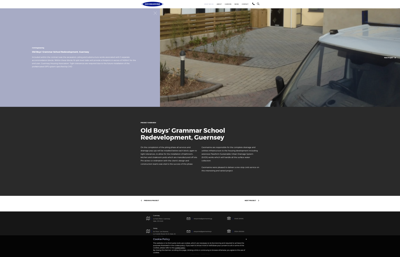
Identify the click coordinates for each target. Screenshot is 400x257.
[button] (253, 4)
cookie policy (180, 248)
